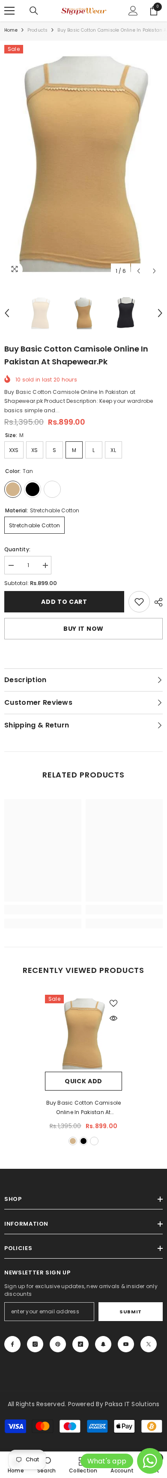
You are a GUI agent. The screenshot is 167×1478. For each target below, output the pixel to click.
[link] (139, 601)
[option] (83, 162)
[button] (138, 270)
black (83, 1141)
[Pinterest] (58, 1344)
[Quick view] (113, 1018)
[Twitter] (148, 1344)
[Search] (34, 11)
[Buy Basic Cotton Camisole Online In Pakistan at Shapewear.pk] (83, 1033)
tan (73, 1141)
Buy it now (83, 628)
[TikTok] (80, 1344)
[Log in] (133, 10)
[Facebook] (12, 1344)
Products (37, 30)
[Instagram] (35, 1344)
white (94, 1141)
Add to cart (64, 601)
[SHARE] (156, 602)
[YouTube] (126, 1344)
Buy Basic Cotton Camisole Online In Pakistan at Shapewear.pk (83, 1108)
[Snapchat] (103, 1344)
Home (11, 30)
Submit (130, 1311)
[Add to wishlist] (113, 1003)
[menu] (9, 11)
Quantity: (17, 549)
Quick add (83, 1081)
